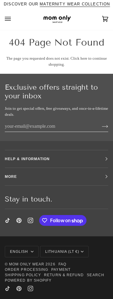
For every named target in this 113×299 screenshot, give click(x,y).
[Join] (100, 126)
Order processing (26, 270)
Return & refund (64, 275)
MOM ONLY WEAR (26, 264)
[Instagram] (30, 220)
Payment (61, 270)
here (83, 58)
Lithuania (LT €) (62, 252)
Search (95, 275)
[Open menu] (14, 19)
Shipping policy (23, 275)
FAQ (62, 264)
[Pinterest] (19, 220)
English (20, 252)
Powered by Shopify (28, 280)
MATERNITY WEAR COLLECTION (75, 4)
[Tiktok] (7, 220)
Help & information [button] (27, 159)
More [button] (11, 177)
